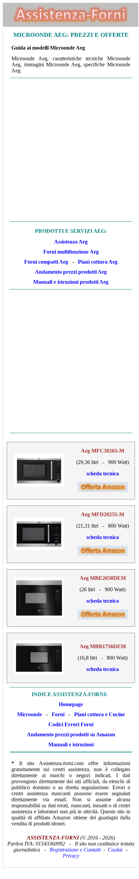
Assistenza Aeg (71, 242)
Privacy (71, 856)
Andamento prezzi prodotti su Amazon (71, 734)
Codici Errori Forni (70, 724)
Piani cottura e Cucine (99, 714)
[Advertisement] (69, 150)
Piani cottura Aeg (98, 262)
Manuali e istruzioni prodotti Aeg (70, 282)
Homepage (71, 704)
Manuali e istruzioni (71, 744)
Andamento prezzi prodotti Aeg (71, 272)
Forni (58, 714)
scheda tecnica (102, 473)
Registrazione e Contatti (75, 850)
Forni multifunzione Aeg (71, 252)
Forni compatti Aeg (46, 262)
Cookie (115, 850)
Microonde (29, 714)
